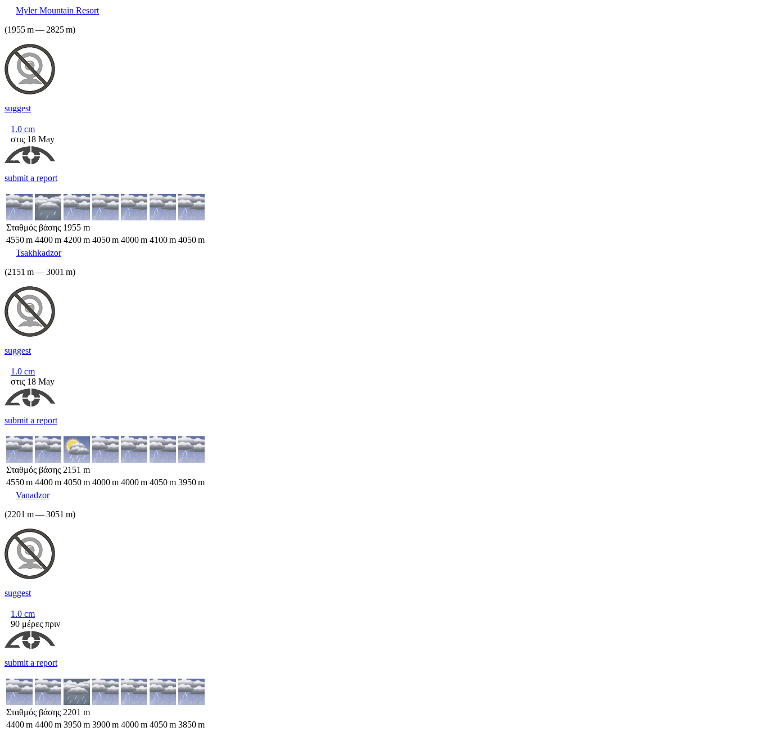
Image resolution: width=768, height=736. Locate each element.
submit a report (30, 178)
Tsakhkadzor (38, 253)
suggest (17, 108)
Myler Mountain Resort (57, 10)
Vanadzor (32, 495)
